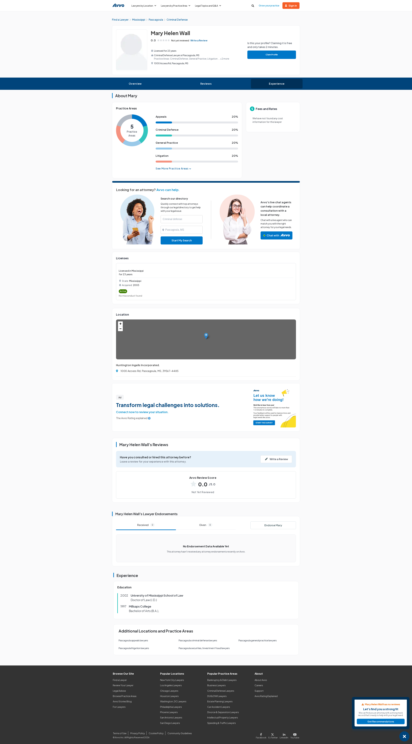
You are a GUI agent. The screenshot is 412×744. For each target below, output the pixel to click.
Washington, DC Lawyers (173, 701)
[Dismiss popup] (404, 736)
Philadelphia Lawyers (171, 706)
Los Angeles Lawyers (171, 685)
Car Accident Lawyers (218, 706)
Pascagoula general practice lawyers (258, 640)
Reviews (206, 83)
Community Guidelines (180, 733)
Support (259, 690)
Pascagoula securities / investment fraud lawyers (204, 648)
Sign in (293, 5)
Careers (259, 685)
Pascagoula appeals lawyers (133, 640)
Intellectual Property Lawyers (222, 717)
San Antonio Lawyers (171, 717)
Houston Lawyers (169, 696)
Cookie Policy (156, 733)
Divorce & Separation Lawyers (223, 712)
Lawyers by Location (142, 5)
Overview (135, 83)
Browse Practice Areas (124, 696)
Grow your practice (269, 5)
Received (145, 525)
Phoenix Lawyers (169, 712)
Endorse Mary (273, 525)
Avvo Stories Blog (122, 701)
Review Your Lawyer (123, 685)
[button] (206, 336)
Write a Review (198, 40)
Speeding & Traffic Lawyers (221, 722)
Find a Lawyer (120, 679)
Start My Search (182, 240)
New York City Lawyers (172, 679)
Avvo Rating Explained (266, 696)
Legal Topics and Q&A (206, 5)
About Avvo (261, 679)
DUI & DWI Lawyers (217, 696)
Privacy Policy (137, 733)
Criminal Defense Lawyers (220, 690)
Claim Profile (272, 54)
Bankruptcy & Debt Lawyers (222, 679)
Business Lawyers (216, 685)
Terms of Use (119, 733)
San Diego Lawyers (170, 722)
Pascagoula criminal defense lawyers (198, 640)
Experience (276, 83)
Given (205, 525)
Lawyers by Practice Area (174, 5)
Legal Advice (119, 690)
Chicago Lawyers (169, 690)
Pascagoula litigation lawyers (134, 648)
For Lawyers (119, 706)
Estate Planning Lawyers (220, 701)
